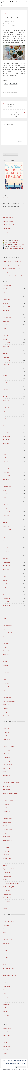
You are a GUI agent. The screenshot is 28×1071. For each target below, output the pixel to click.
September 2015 (7, 447)
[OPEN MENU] (2, 5)
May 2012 (5, 587)
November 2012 (6, 565)
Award (4, 618)
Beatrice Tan (6, 925)
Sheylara (5, 993)
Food (4, 13)
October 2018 (6, 314)
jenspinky (5, 807)
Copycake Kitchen (7, 764)
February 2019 (6, 299)
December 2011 (6, 605)
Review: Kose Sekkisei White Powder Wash (13, 275)
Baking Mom (6, 732)
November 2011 (6, 609)
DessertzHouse (6, 775)
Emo (4, 629)
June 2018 (5, 328)
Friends (5, 647)
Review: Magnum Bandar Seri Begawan (12, 265)
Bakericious (5, 725)
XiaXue (4, 1018)
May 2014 (5, 501)
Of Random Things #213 (15, 246)
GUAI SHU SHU (7, 786)
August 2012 (6, 576)
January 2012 (6, 601)
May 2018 (5, 332)
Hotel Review (6, 654)
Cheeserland (6, 928)
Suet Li (4, 1008)
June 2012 (5, 583)
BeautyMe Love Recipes (8, 746)
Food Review (6, 643)
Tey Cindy (5, 1011)
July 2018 (5, 324)
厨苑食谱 (5, 908)
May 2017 (5, 375)
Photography (6, 672)
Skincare (5, 690)
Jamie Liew (5, 946)
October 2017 (6, 357)
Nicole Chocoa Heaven (8, 968)
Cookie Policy (7, 1064)
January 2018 (6, 346)
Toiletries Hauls (7, 704)
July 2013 (5, 537)
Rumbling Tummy (7, 858)
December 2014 (6, 476)
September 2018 (7, 317)
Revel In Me (6, 982)
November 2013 (6, 522)
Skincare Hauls (6, 694)
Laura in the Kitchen (8, 818)
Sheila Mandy (6, 990)
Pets (4, 668)
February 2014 (6, 512)
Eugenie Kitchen (7, 779)
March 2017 (5, 382)
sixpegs (5, 1000)
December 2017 (6, 350)
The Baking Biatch (7, 879)
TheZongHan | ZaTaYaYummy (10, 897)
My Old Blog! (6, 1049)
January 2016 (6, 432)
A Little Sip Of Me (7, 918)
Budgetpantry (6, 757)
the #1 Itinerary (8, 248)
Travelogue (5, 708)
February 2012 (6, 598)
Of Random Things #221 (8, 221)
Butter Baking (6, 761)
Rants (4, 679)
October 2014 (6, 483)
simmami (5, 865)
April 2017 (5, 378)
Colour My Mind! (7, 1028)
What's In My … (6, 715)
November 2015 (6, 440)
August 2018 (6, 321)
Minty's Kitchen (6, 833)
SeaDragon (5, 861)
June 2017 (5, 371)
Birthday (5, 622)
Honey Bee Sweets (7, 797)
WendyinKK (5, 905)
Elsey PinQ (5, 1031)
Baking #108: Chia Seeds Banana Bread (12, 261)
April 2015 (5, 461)
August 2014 (6, 490)
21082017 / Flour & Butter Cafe (10, 272)
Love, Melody (6, 957)
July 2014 (5, 494)
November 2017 (6, 353)
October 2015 (6, 443)
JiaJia (4, 1039)
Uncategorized (6, 712)
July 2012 (5, 580)
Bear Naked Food (7, 743)
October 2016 (6, 400)
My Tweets (5, 197)
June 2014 (5, 497)
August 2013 (6, 533)
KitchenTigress (6, 811)
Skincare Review (7, 697)
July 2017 (5, 368)
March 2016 (5, 425)
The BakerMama (7, 876)
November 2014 (6, 479)
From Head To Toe (7, 939)
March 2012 (5, 594)
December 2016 (6, 393)
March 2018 (5, 339)
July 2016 (5, 411)
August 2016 (6, 407)
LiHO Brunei (8, 244)
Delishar (5, 772)
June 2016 (5, 414)
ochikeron (5, 843)
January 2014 (6, 515)
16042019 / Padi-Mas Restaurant (10, 232)
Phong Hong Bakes (7, 851)
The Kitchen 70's (7, 890)
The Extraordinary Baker (9, 887)
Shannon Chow (6, 986)
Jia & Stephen (6, 1035)
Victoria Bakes (6, 901)
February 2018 (6, 342)
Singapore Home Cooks (8, 869)
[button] (14, 52)
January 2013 (6, 558)
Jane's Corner (6, 804)
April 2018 (5, 335)
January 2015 (6, 472)
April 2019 (5, 292)
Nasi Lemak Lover (7, 840)
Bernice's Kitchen (7, 750)
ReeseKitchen (6, 854)
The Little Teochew (7, 894)
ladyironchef (6, 950)
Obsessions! (6, 665)
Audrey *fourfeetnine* (8, 921)
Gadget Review (6, 651)
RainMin (5, 1053)
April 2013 (5, 547)
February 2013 (6, 555)
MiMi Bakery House (7, 829)
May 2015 (5, 458)
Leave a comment (10, 25)
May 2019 (5, 288)
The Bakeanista (6, 872)
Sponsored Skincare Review (9, 701)
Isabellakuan (6, 943)
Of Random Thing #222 (8, 217)
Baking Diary (6, 728)
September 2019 (7, 285)
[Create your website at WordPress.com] (14, 2)
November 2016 (6, 396)
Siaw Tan (7, 23)
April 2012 (5, 591)
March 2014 (5, 508)
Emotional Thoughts (8, 633)
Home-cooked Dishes (11, 92)
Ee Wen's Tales (6, 936)
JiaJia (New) (5, 1042)
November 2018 (6, 310)
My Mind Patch (6, 836)
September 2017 (7, 360)
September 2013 (7, 530)
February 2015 (6, 468)
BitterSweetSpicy (7, 754)
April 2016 (5, 422)
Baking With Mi (6, 739)
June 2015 (5, 454)
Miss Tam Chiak (7, 961)
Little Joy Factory (7, 822)
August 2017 (6, 364)
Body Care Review (7, 625)
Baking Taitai (6, 736)
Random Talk (6, 676)
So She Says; (6, 1004)
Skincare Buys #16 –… (16, 240)
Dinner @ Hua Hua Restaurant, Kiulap (12, 268)
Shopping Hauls (7, 686)
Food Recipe (6, 640)
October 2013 (6, 526)
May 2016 (5, 418)
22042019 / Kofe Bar (7, 228)
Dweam (4, 932)
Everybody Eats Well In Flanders (11, 782)
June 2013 (5, 540)
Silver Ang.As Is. (7, 997)
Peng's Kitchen (6, 847)
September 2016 (7, 404)
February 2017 (6, 386)
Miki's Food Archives (8, 825)
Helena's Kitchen (7, 790)
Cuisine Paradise (7, 768)
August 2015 (6, 450)
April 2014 (5, 504)
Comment (19, 141)
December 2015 (6, 436)
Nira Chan (5, 972)
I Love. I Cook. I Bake (8, 800)
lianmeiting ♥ (6, 954)
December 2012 (6, 562)
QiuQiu (4, 979)
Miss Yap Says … (7, 1046)
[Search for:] (10, 154)
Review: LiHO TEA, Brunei (18, 244)
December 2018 (6, 306)
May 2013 (5, 544)
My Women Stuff (7, 964)
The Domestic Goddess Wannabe (11, 883)
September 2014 (7, 486)
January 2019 (6, 303)
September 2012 (7, 573)
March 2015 (5, 465)
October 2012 (6, 569)
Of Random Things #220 (8, 225)
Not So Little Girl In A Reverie (10, 975)
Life (4, 658)
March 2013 (5, 551)
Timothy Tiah (6, 1015)
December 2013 (6, 519)
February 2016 (6, 429)
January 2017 (6, 389)
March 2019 (5, 296)
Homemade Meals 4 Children (10, 793)
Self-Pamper (6, 683)
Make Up (5, 661)
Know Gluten (6, 815)
